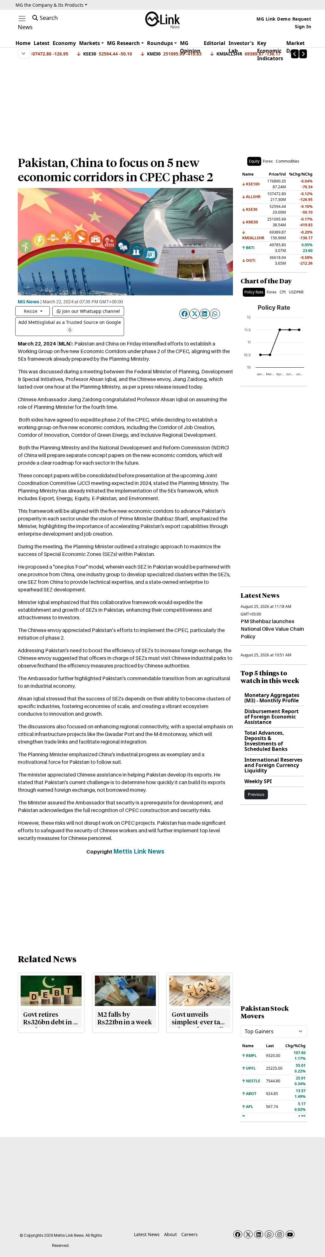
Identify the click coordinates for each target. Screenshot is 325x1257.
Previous (256, 794)
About (170, 1234)
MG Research (123, 43)
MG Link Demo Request (283, 19)
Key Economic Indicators (270, 51)
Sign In (303, 26)
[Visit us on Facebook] (237, 1234)
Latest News (147, 1234)
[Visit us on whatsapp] (269, 1234)
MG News (28, 301)
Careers (189, 1234)
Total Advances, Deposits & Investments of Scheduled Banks (266, 740)
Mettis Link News (138, 851)
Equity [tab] (254, 161)
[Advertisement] (162, 104)
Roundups (160, 43)
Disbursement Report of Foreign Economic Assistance (271, 716)
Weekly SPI (258, 781)
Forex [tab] (268, 161)
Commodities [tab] (287, 161)
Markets (89, 43)
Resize (31, 311)
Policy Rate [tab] (253, 292)
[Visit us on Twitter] (248, 1234)
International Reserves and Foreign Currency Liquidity (273, 765)
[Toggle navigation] (22, 18)
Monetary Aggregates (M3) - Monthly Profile (271, 698)
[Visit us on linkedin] (258, 1234)
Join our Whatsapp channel (91, 311)
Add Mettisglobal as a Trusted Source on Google (69, 322)
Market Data (295, 47)
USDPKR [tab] (296, 292)
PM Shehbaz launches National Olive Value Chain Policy (272, 629)
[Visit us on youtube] (290, 1234)
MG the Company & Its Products (49, 5)
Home (23, 43)
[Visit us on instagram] (279, 1234)
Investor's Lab (241, 47)
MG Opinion (190, 47)
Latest (42, 43)
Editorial (214, 43)
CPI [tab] (283, 292)
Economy (64, 43)
